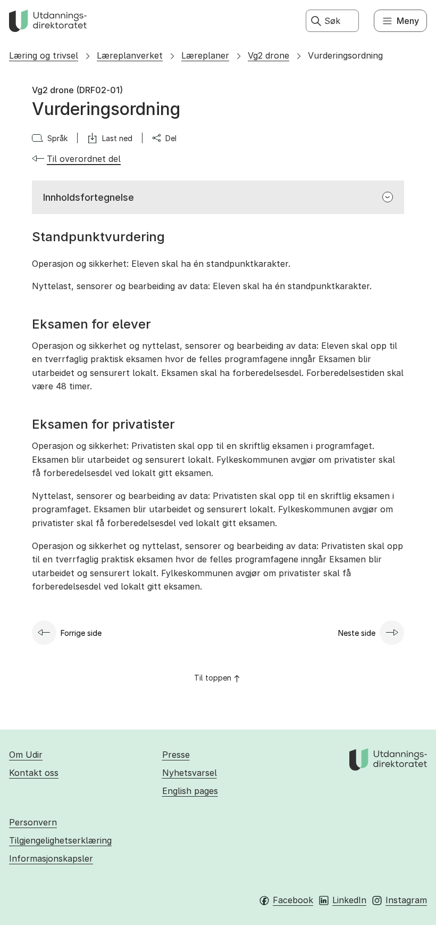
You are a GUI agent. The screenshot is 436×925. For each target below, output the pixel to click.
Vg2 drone (268, 55)
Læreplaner (205, 55)
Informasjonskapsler (51, 858)
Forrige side (81, 632)
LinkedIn (349, 900)
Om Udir (26, 754)
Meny (408, 20)
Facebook (293, 900)
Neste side (356, 632)
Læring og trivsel (43, 55)
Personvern (33, 822)
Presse (176, 754)
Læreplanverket (130, 55)
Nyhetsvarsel (189, 772)
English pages (190, 790)
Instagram (406, 900)
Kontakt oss (33, 772)
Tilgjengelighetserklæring (60, 840)
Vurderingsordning (345, 55)
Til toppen (212, 677)
